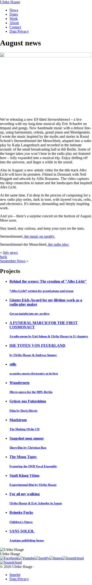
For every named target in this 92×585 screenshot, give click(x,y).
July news (10, 252)
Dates (13, 14)
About (14, 23)
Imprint (14, 575)
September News (12, 261)
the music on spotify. (39, 236)
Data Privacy (19, 31)
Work (13, 19)
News (13, 10)
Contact (15, 27)
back (3, 257)
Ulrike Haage (10, 2)
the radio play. (58, 244)
